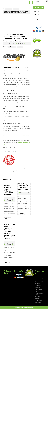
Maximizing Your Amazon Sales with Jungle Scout (24, 186)
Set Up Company (38, 300)
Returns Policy (37, 19)
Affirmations (37, 276)
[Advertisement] (17, 24)
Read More (8, 218)
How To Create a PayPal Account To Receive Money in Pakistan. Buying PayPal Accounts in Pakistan (9, 232)
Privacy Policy (37, 14)
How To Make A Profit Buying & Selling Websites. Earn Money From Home (9, 189)
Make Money (37, 296)
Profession (37, 298)
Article (36, 279)
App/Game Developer (39, 278)
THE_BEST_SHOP (11, 43)
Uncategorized (38, 302)
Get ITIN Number (38, 289)
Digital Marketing (38, 283)
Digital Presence (8, 8)
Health (36, 291)
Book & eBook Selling (39, 281)
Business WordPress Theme (21, 307)
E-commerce (16, 8)
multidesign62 (26, 192)
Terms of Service (37, 11)
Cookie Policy (37, 17)
